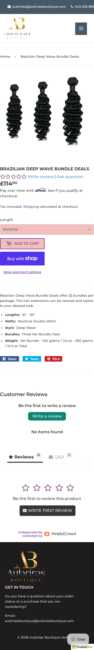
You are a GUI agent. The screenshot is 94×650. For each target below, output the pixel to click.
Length (6, 219)
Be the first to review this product (47, 498)
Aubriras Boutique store (49, 637)
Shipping (31, 207)
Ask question (70, 176)
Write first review (49, 510)
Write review (40, 176)
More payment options (22, 272)
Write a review (47, 416)
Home (5, 56)
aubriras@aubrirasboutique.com (38, 6)
